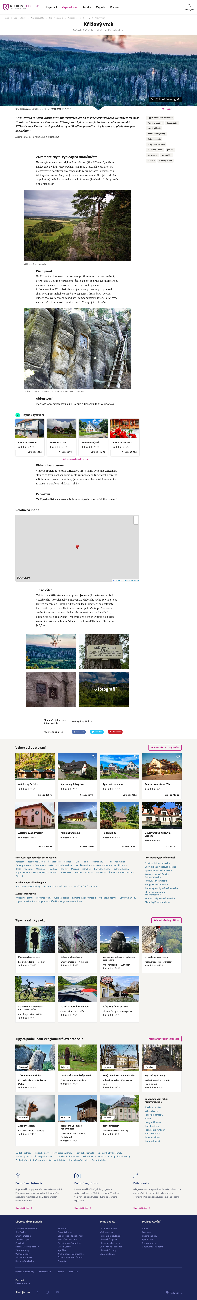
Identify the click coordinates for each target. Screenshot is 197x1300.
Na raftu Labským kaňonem (74, 1006)
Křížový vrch (100, 18)
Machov (53, 869)
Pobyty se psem (43, 898)
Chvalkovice (65, 872)
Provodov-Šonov (102, 869)
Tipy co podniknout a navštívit (160, 117)
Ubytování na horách (25, 901)
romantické (166, 155)
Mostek (78, 872)
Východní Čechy (22, 1254)
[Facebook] (37, 1292)
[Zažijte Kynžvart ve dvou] (119, 989)
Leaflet (117, 580)
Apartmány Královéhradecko (158, 870)
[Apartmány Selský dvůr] (77, 766)
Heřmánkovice (98, 861)
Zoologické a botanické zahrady (30, 1160)
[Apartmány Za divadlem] (35, 815)
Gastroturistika (99, 1160)
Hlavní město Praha (24, 1261)
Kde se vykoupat (152, 1141)
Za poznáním (172, 123)
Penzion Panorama (70, 833)
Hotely (145, 1228)
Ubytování (51, 7)
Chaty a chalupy (149, 1236)
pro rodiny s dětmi (155, 150)
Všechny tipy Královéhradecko (163, 1039)
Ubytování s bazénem (110, 1243)
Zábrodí (19, 876)
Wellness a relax (61, 898)
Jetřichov (86, 869)
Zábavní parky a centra (44, 1156)
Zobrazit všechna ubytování (75, 459)
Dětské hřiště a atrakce (68, 1156)
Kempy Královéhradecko (156, 884)
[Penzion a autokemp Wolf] (162, 766)
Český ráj (19, 1243)
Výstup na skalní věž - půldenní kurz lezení (119, 958)
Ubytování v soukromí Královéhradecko (155, 893)
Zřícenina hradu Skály (29, 1075)
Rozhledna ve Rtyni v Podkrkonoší (71, 1127)
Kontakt (114, 7)
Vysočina (62, 1250)
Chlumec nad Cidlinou (114, 865)
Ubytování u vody (128, 898)
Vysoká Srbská (125, 872)
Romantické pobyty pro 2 (84, 898)
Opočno (97, 865)
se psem (151, 160)
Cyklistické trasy (23, 1153)
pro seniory (152, 155)
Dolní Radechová (121, 869)
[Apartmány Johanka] (124, 428)
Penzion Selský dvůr (90, 442)
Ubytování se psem (109, 1239)
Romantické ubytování (110, 1236)
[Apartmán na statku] (119, 766)
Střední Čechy (64, 1246)
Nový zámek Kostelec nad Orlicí (119, 1075)
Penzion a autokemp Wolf (158, 784)
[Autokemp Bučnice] (35, 766)
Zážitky (87, 7)
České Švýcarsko (65, 1232)
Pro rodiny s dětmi (24, 898)
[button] (77, 548)
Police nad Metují (117, 861)
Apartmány (147, 1239)
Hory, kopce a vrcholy (62, 1153)
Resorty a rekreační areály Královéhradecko (157, 875)
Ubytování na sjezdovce (71, 901)
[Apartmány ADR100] (29, 428)
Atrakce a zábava (152, 1137)
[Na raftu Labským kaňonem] (77, 989)
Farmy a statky (149, 1243)
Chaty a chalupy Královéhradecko (160, 867)
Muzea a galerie (23, 1156)
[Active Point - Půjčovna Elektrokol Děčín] (35, 989)
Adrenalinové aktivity (78, 1160)
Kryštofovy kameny (155, 1075)
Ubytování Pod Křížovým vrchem (158, 834)
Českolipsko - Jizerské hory (70, 1236)
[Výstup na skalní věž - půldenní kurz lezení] (119, 939)
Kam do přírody (154, 128)
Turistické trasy (41, 1153)
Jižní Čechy (20, 1232)
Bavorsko (62, 1261)
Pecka (85, 861)
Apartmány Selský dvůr (72, 784)
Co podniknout (70, 7)
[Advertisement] (77, 147)
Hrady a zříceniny (153, 1122)
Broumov (39, 865)
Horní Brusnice (40, 872)
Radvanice (100, 872)
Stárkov (51, 865)
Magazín (100, 7)
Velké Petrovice (83, 865)
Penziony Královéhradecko (157, 863)
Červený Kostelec (23, 865)
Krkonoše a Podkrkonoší (26, 1228)
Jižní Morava (63, 1228)
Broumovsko (50, 886)
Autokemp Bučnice (28, 784)
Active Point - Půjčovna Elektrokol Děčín (30, 1008)
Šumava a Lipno (22, 1239)
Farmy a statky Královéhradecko (160, 898)
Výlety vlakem (151, 1111)
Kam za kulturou (152, 1133)
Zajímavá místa (154, 139)
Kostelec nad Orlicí (24, 869)
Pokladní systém (22, 1283)
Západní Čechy (22, 1250)
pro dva (170, 150)
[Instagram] (47, 1292)
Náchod (67, 861)
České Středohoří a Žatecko (70, 1257)
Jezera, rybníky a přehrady (110, 1153)
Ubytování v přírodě (47, 901)
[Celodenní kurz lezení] (77, 939)
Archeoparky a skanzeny (118, 1156)
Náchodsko (64, 886)
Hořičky (64, 869)
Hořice (53, 872)
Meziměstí (41, 869)
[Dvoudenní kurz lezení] (162, 939)
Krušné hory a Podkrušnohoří (71, 1254)
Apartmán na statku (113, 784)
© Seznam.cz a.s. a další (130, 580)
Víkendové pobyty (107, 898)
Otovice (88, 872)
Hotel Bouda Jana (58, 442)
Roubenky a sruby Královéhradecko (161, 888)
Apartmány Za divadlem (30, 833)
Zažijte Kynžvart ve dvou (115, 1006)
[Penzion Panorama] (77, 815)
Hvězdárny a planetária (93, 1156)
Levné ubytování (107, 1254)
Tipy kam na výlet (155, 123)
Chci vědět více (22, 1208)
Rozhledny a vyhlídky (156, 134)
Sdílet (169, 109)
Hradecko (95, 886)
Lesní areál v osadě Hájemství (75, 1075)
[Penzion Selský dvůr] (93, 428)
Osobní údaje (45, 1272)
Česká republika (37, 18)
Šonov (112, 872)
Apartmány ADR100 (27, 442)
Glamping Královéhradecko (157, 902)
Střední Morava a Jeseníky (27, 1246)
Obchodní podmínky (24, 1272)
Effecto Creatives (174, 1292)
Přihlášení (73, 1272)
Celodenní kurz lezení (71, 957)
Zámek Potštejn (111, 1125)
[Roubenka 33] (119, 815)
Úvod (7, 18)
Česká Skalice (54, 861)
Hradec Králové (65, 865)
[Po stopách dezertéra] (35, 939)
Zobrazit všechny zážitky (166, 920)
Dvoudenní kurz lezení (156, 957)
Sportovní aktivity (57, 1160)
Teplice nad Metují (36, 861)
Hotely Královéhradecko (156, 880)
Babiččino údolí (80, 886)
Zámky (148, 1118)
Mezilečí (75, 869)
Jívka (77, 861)
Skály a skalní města (156, 144)
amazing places (165, 160)
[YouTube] (57, 1292)
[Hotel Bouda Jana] (61, 428)
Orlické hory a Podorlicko (69, 1243)
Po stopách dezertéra (29, 957)
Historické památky (154, 1115)
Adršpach (20, 861)
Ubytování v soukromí (152, 1246)
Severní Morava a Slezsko (69, 1239)
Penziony (146, 1232)
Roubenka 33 (109, 833)
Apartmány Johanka (122, 442)
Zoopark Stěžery (26, 1125)
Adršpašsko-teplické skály (79, 18)
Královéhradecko (56, 18)
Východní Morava (23, 1257)
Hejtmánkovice (23, 872)
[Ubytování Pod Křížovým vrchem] (162, 815)
